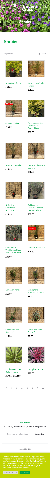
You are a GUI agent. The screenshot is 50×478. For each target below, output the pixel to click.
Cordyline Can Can (36, 369)
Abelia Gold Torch (13, 83)
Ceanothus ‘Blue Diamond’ (12, 331)
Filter (43, 53)
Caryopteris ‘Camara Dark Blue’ (36, 291)
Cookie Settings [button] (10, 472)
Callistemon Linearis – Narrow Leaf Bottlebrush (35, 208)
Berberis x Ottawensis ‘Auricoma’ (10, 208)
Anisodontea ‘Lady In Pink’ (36, 84)
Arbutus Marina (12, 122)
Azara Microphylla (13, 165)
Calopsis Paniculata (36, 247)
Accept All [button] (25, 472)
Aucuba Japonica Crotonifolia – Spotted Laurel (35, 125)
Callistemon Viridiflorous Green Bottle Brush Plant (13, 250)
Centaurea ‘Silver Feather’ (35, 331)
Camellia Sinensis (12, 289)
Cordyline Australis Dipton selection (13, 370)
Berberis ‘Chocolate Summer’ (36, 166)
